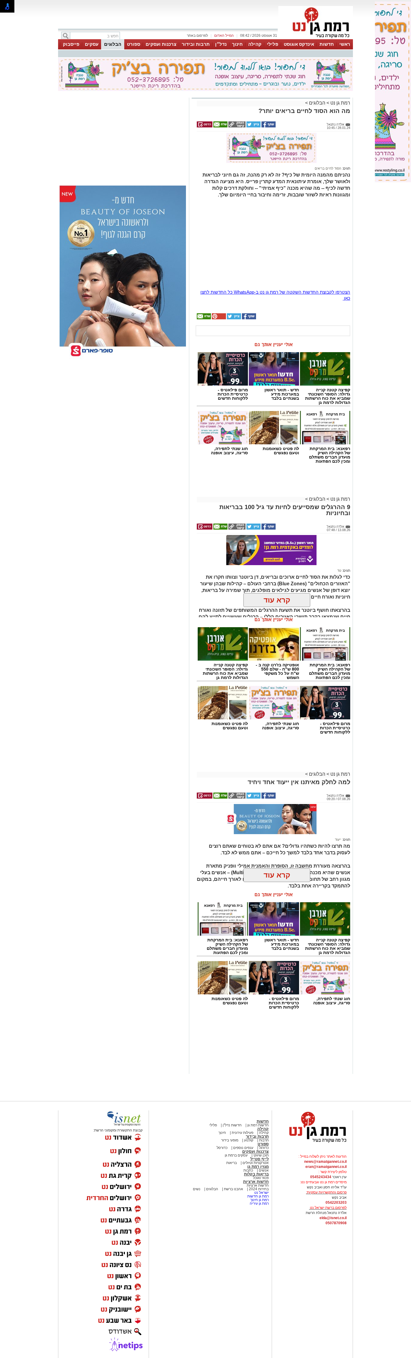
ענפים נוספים (242, 1148)
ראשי (344, 44)
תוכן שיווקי (261, 1155)
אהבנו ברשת (233, 1189)
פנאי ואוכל (261, 1178)
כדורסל (222, 1148)
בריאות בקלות (256, 1174)
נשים (196, 1189)
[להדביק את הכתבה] (218, 318)
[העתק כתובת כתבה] (236, 126)
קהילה (254, 44)
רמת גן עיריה (259, 1203)
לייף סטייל (259, 1159)
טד (339, 570)
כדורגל (263, 1148)
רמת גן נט (339, 102)
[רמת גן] (315, 38)
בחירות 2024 (259, 1189)
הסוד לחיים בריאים (328, 168)
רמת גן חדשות (257, 1196)
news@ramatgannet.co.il (325, 1161)
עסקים (91, 44)
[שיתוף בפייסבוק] (268, 126)
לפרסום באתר (197, 35)
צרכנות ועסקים (161, 44)
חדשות (327, 44)
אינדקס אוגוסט (299, 44)
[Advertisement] (93, 140)
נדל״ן (221, 44)
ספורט (133, 44)
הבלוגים (112, 44)
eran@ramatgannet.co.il (326, 1167)
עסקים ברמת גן (236, 1155)
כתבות (248, 1170)
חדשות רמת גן (257, 1125)
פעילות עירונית (242, 1133)
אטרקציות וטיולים (255, 1163)
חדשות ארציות (256, 1181)
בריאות (231, 1163)
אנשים (264, 1170)
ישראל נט (261, 1193)
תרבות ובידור (196, 44)
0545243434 (320, 1177)
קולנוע (248, 1140)
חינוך (237, 44)
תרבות (264, 1140)
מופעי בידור (229, 1140)
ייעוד (338, 839)
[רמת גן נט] (312, 1143)
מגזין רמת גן (258, 1166)
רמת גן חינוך (259, 1200)
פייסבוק (71, 44)
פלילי (272, 44)
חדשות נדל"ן (232, 1125)
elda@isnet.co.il (333, 1218)
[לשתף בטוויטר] (253, 126)
